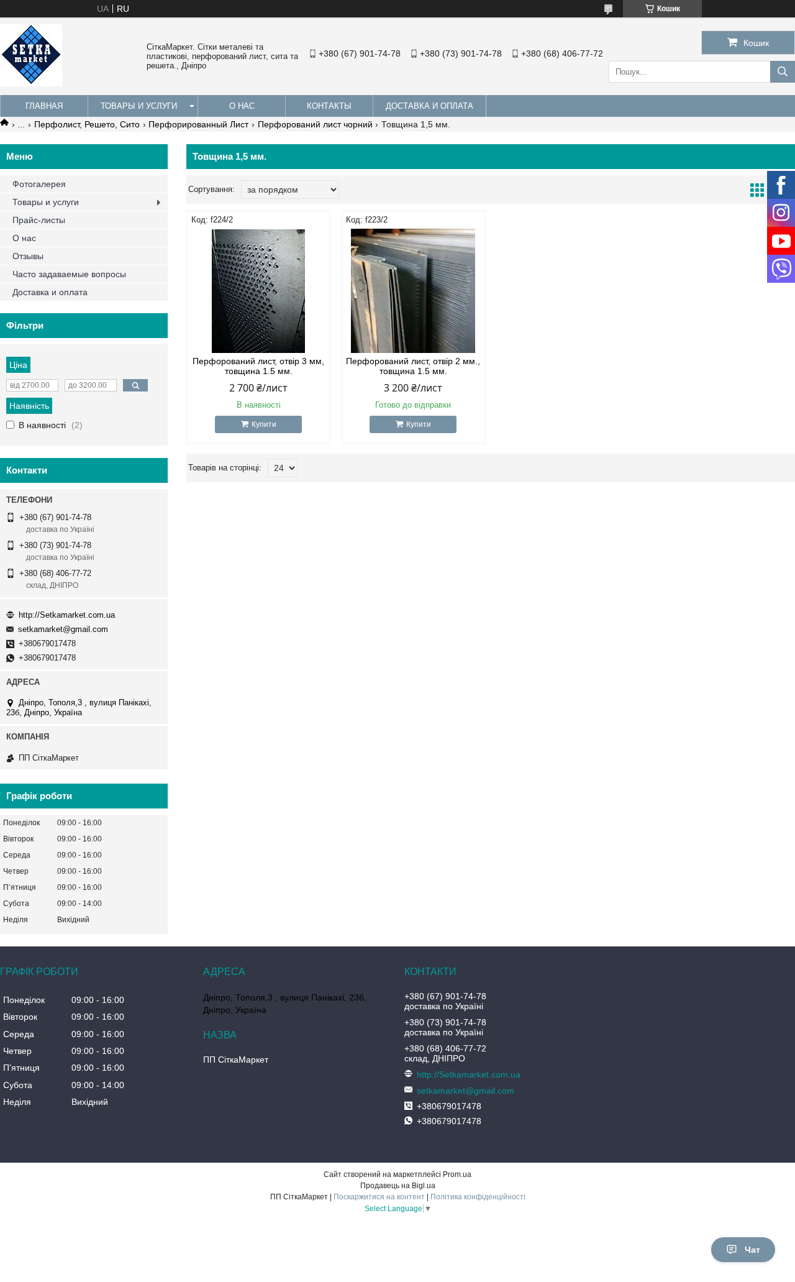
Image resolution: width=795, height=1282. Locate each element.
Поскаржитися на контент (379, 1197)
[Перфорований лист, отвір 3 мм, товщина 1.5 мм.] (258, 291)
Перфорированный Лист (198, 124)
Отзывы (27, 256)
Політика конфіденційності (477, 1197)
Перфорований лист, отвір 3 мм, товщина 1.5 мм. (258, 366)
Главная (44, 106)
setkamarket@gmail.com (63, 629)
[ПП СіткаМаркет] (31, 83)
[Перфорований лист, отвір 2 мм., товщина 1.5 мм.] (413, 291)
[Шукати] (782, 72)
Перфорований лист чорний (315, 124)
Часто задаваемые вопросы (69, 274)
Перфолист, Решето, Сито (87, 124)
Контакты (329, 106)
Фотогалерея (39, 184)
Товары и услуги (139, 106)
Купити (264, 424)
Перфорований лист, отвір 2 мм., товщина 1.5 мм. (413, 366)
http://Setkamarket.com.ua (67, 615)
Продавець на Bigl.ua (397, 1185)
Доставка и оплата (429, 106)
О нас (242, 106)
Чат (752, 1250)
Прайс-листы (38, 220)
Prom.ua (457, 1174)
